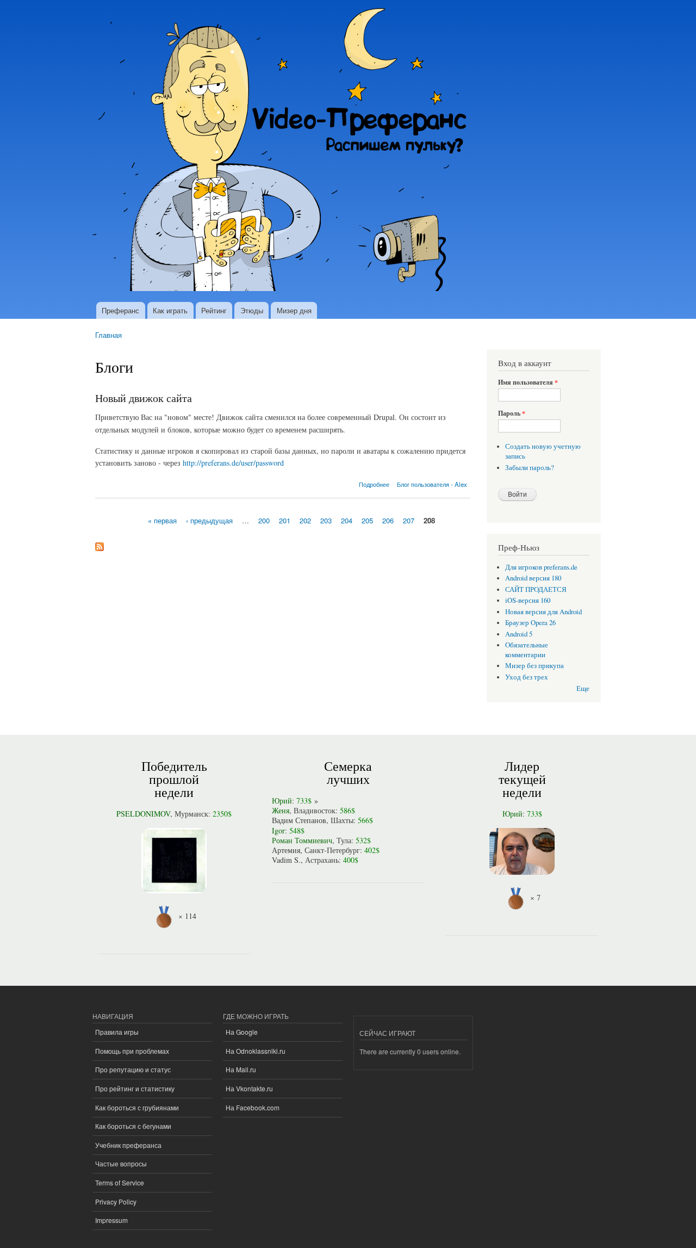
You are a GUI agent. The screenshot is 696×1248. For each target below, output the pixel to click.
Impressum (111, 1220)
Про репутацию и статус (133, 1069)
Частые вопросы (121, 1163)
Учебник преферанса (128, 1145)
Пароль (511, 413)
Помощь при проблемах (132, 1050)
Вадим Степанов (299, 820)
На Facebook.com (252, 1107)
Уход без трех (526, 677)
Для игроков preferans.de (541, 567)
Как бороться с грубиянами (137, 1107)
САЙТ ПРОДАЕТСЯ (536, 589)
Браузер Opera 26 (530, 622)
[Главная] (284, 151)
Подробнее (374, 484)
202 (305, 520)
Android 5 (518, 634)
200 (264, 520)
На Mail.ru (241, 1069)
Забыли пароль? (529, 467)
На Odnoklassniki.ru (255, 1050)
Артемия (286, 850)
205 (367, 520)
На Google (242, 1031)
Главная (108, 335)
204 (346, 520)
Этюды (251, 310)
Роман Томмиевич (302, 840)
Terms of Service (119, 1182)
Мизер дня (294, 310)
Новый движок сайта (143, 398)
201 (284, 520)
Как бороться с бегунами (133, 1125)
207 (408, 520)
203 (326, 520)
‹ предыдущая (209, 520)
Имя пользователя (528, 382)
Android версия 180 (533, 578)
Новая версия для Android (543, 611)
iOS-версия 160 (527, 600)
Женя (280, 810)
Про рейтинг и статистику (135, 1088)
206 (388, 520)
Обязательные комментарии (526, 649)
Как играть (170, 310)
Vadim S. (286, 860)
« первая (162, 520)
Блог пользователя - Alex (432, 484)
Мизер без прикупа (534, 665)
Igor (278, 830)
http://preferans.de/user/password (233, 463)
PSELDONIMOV (143, 813)
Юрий (282, 800)
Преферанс (120, 310)
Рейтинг (214, 310)
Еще (582, 688)
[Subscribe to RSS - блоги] (99, 544)
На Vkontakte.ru (249, 1088)
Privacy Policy (115, 1201)
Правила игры (117, 1031)
